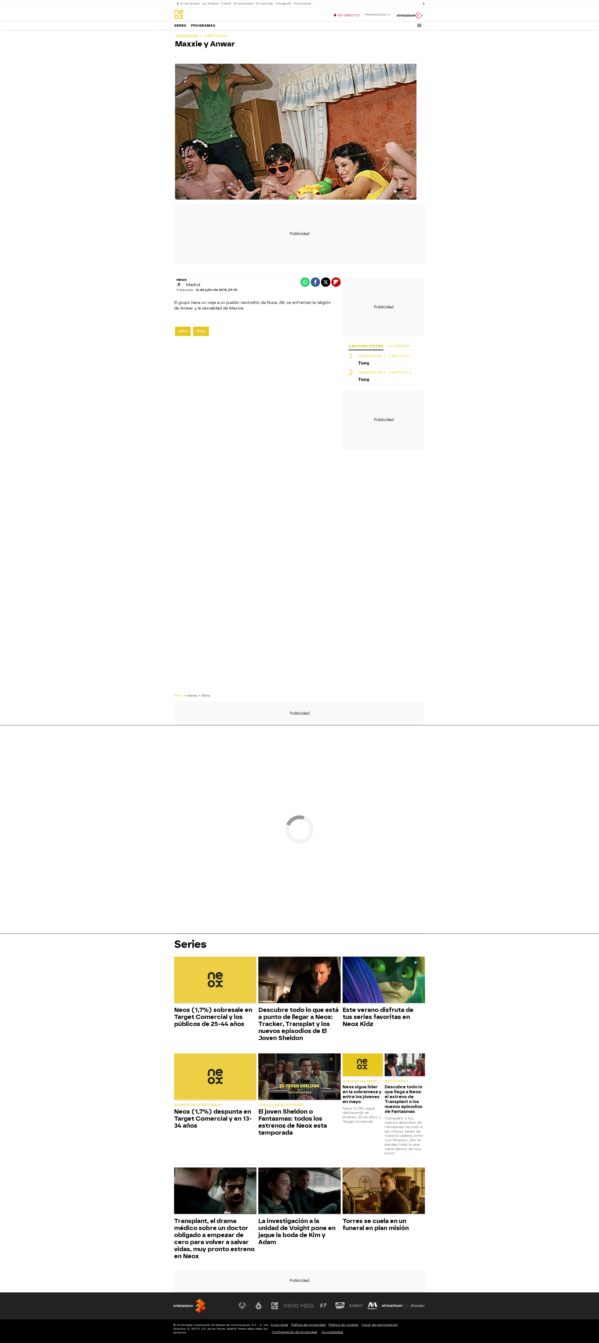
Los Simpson (210, 3)
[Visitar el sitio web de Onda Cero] (340, 1305)
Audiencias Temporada (198, 1105)
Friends (226, 3)
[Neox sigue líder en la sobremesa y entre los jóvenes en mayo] (363, 1065)
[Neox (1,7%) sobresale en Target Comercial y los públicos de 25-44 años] (215, 980)
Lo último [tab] (398, 345)
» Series (191, 695)
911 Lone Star (264, 3)
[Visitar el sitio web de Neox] (275, 1305)
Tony (363, 363)
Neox (178, 695)
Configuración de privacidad (294, 1332)
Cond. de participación (380, 1325)
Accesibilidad (332, 1332)
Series (180, 26)
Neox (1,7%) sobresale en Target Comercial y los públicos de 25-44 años (213, 1016)
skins (183, 331)
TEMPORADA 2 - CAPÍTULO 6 (384, 373)
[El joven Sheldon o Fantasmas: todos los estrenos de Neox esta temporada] (299, 1077)
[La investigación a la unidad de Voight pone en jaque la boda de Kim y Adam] (299, 1191)
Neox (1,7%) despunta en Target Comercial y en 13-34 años (213, 1118)
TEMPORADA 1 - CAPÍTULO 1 (384, 356)
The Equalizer (302, 3)
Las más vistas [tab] (366, 345)
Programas (203, 26)
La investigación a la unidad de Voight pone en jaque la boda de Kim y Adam (297, 1231)
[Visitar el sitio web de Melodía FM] (372, 1305)
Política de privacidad (308, 1325)
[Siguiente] (422, 3)
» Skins (204, 695)
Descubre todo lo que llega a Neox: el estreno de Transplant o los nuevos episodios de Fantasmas (403, 1099)
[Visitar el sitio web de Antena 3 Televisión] (242, 1305)
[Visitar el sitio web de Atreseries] (324, 1305)
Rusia (201, 331)
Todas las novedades (281, 1105)
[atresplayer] (409, 15)
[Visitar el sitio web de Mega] (307, 1305)
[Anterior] (176, 3)
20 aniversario (190, 3)
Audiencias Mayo (360, 1081)
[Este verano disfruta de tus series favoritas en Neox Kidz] (384, 980)
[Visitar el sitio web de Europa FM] (356, 1305)
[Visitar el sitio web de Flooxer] (418, 1305)
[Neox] (203, 15)
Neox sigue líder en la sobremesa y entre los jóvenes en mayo (362, 1094)
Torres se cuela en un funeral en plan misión (376, 1224)
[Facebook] (178, 284)
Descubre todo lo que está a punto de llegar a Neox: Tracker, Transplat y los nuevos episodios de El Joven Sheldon (298, 1023)
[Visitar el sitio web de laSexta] (259, 1305)
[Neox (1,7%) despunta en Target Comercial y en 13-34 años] (215, 1077)
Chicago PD (283, 3)
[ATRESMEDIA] (189, 1306)
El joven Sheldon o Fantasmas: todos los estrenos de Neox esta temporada (292, 1122)
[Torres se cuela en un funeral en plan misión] (384, 1191)
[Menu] (419, 25)
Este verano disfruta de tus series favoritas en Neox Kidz (378, 1016)
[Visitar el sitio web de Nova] (291, 1305)
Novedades (396, 1081)
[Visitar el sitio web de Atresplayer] (395, 1305)
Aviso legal (279, 1325)
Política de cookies (343, 1325)
